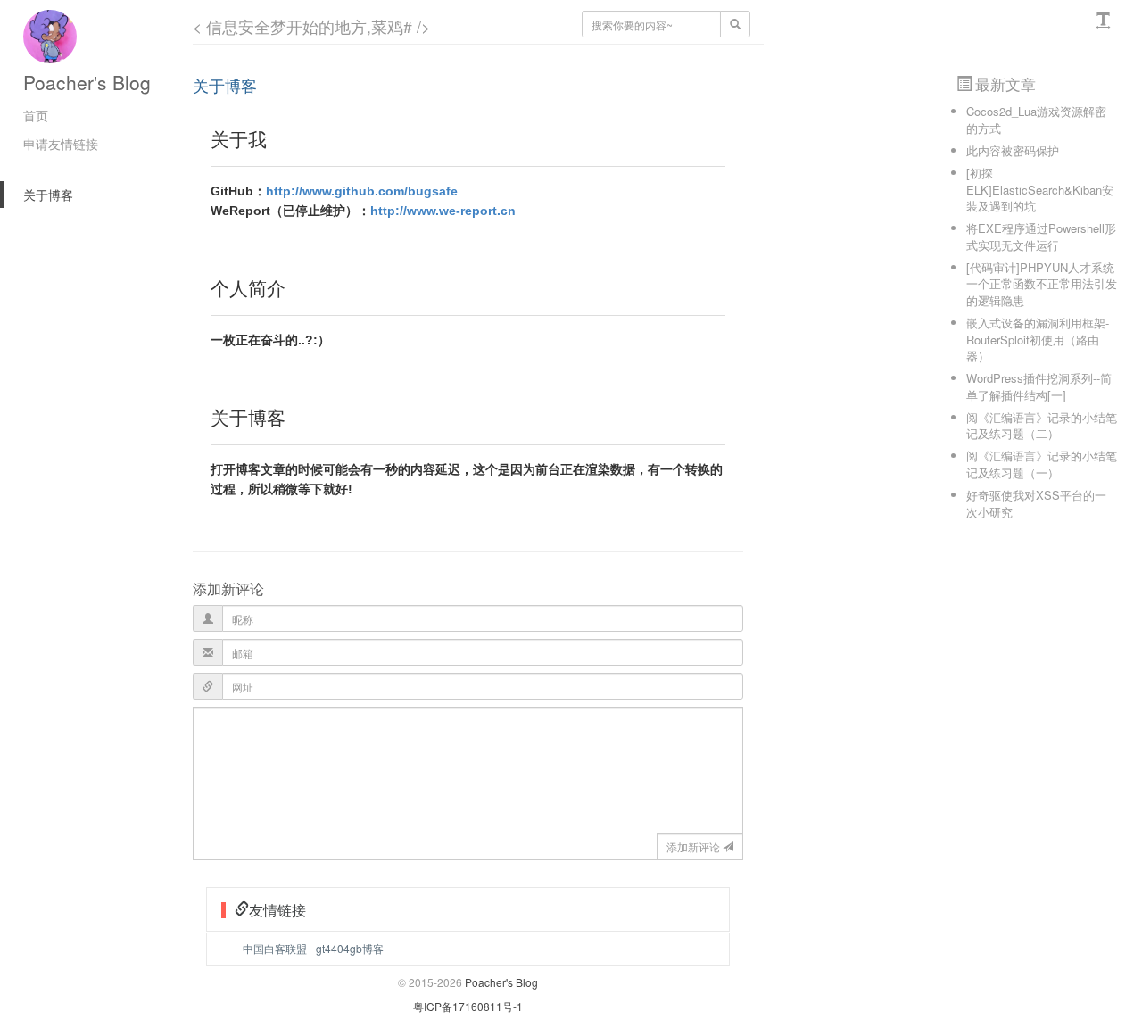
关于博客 (48, 194)
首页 (35, 115)
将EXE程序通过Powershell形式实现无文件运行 (1041, 236)
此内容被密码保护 (1012, 150)
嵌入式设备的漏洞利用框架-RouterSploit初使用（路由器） (1037, 339)
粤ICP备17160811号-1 (468, 1006)
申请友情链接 (60, 144)
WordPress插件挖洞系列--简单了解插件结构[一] (1039, 386)
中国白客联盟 (275, 948)
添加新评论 (693, 846)
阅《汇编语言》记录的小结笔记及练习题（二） (1041, 426)
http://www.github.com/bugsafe (362, 191)
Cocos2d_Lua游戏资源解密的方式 (1036, 120)
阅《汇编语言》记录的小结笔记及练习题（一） (1041, 464)
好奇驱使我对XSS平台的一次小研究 (1036, 503)
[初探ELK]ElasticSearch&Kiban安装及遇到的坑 (1039, 189)
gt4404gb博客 (350, 948)
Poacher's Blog (87, 82)
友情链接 (277, 909)
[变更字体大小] (1105, 20)
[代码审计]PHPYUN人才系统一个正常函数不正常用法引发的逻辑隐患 (1041, 284)
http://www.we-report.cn (443, 210)
